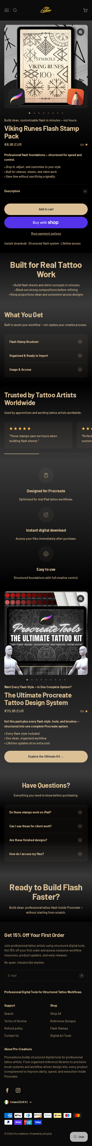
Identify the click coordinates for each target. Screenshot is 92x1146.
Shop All (55, 1013)
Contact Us (11, 1035)
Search (8, 1013)
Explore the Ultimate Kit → (46, 756)
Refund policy (13, 1028)
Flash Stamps (59, 1028)
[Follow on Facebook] (7, 1090)
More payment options (46, 233)
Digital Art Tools (60, 1035)
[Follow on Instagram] (18, 1090)
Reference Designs (63, 1021)
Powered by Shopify (41, 1133)
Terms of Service (15, 1021)
